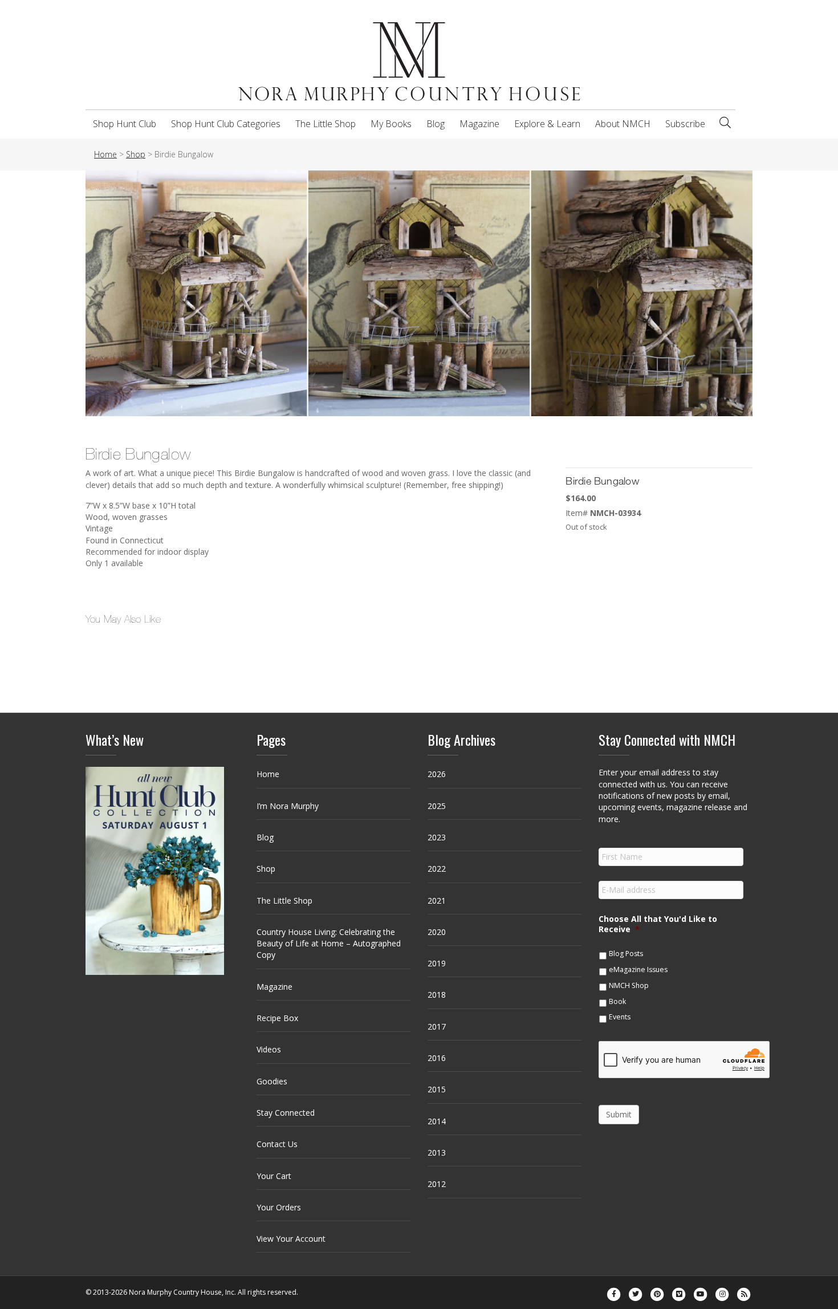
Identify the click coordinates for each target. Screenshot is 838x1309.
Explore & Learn (547, 123)
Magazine (479, 123)
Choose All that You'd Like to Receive (658, 924)
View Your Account (291, 1238)
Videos (269, 1049)
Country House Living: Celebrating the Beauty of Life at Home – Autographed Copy (329, 943)
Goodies (272, 1081)
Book (617, 1001)
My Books (391, 123)
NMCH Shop (629, 985)
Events (619, 1017)
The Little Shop (325, 123)
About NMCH (622, 123)
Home (268, 774)
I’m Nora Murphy (288, 805)
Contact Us (277, 1144)
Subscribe (685, 123)
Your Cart (274, 1175)
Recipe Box (277, 1018)
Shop (266, 868)
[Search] (725, 122)
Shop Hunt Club (124, 123)
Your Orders (279, 1207)
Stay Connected (286, 1112)
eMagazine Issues (638, 969)
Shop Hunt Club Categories (225, 123)
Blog (435, 123)
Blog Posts (626, 953)
